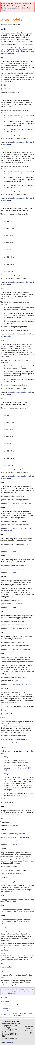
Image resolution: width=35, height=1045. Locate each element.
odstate (18, 49)
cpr (22, 41)
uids (16, 1005)
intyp (10, 47)
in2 (7, 47)
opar (29, 49)
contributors (9, 1042)
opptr (30, 684)
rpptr (29, 628)
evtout (2, 49)
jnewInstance (14, 991)
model (18, 890)
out (14, 47)
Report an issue (6, 1010)
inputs (24, 890)
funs (17, 92)
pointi (29, 503)
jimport (5, 989)
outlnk (29, 334)
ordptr (17, 528)
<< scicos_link (5, 1014)
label (20, 51)
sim (1, 47)
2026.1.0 (10, 6)
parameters (8, 892)
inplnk (28, 142)
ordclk (29, 528)
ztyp (16, 844)
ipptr (29, 649)
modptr (18, 874)
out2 (17, 47)
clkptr (17, 503)
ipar (26, 49)
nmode (31, 51)
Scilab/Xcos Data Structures (17, 1014)
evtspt (9, 530)
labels (17, 826)
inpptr (17, 142)
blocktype (3, 51)
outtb (9, 144)
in (4, 47)
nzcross (25, 51)
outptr (17, 334)
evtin (27, 47)
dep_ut (15, 51)
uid (12, 53)
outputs (29, 890)
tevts (16, 743)
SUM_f (18, 793)
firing (10, 51)
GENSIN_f (19, 766)
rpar (22, 49)
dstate (12, 49)
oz (17, 607)
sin (15, 768)
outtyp (22, 47)
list (8, 583)
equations (4, 53)
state (7, 49)
